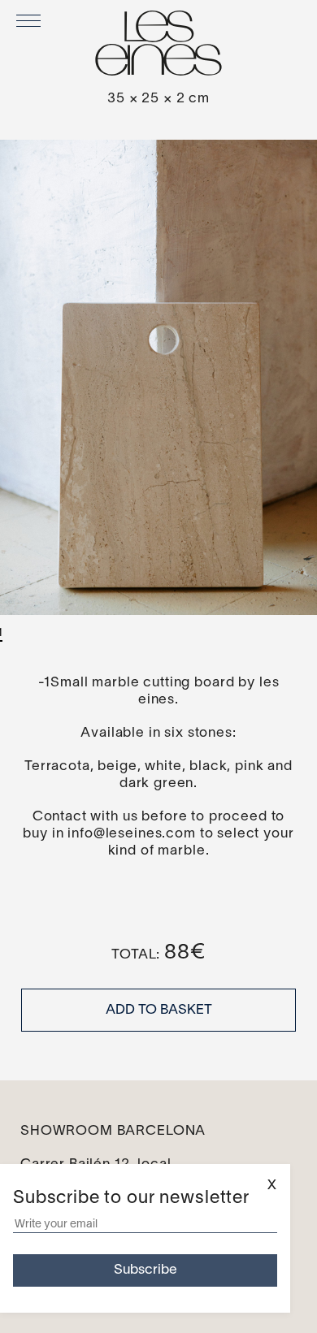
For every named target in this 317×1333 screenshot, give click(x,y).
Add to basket (159, 1010)
